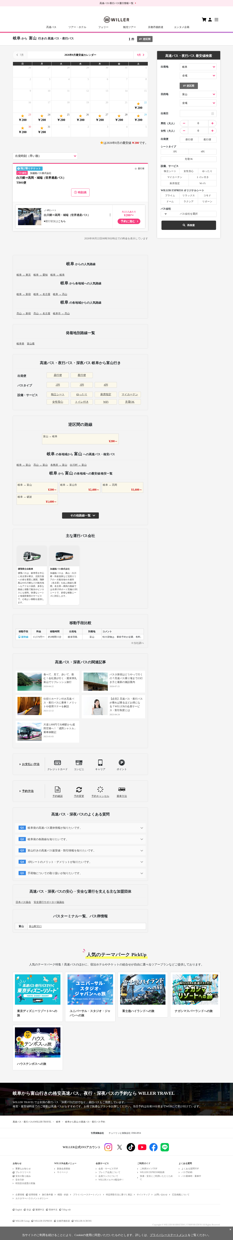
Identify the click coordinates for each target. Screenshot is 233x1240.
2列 (58, 384)
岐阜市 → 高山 (61, 313)
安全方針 (19, 1179)
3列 (82, 384)
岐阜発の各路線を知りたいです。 (48, 839)
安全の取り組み (23, 1176)
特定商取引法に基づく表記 (119, 1194)
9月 (139, 55)
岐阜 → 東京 (24, 274)
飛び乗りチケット (30, 168)
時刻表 (82, 192)
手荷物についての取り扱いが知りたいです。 (55, 873)
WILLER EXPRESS (43, 1221)
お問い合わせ (160, 1194)
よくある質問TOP (190, 1168)
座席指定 (105, 394)
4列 (106, 384)
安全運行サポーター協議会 (49, 902)
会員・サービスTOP (108, 1168)
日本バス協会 (23, 902)
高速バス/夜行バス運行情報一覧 (116, 3)
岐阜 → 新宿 (24, 294)
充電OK (130, 401)
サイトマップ (143, 1194)
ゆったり (81, 394)
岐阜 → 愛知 (40, 274)
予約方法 (28, 791)
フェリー (103, 27)
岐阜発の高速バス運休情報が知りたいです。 (55, 827)
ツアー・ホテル (77, 27)
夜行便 (82, 375)
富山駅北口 (35, 926)
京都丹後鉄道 (155, 27)
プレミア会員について (109, 1172)
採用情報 (33, 1194)
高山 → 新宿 (24, 313)
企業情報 (19, 1194)
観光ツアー (129, 27)
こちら (62, 221)
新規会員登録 (63, 1168)
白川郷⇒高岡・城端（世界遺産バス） (67, 215)
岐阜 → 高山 (60, 294)
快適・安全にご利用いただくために (156, 1177)
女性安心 (57, 401)
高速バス (51, 27)
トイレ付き (82, 401)
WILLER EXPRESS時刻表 (152, 1172)
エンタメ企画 (181, 27)
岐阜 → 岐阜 (57, 274)
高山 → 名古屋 (41, 313)
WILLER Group (22, 1221)
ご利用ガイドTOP (148, 1168)
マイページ (62, 1172)
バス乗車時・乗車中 (191, 1176)
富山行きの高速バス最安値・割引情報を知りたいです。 (62, 850)
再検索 (191, 225)
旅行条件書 (47, 1194)
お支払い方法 (31, 764)
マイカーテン (130, 394)
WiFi (105, 401)
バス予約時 (186, 1172)
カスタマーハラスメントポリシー (31, 1198)
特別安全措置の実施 (25, 1183)
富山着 (31, 343)
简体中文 (53, 1209)
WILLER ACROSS (83, 1221)
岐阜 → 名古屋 (41, 294)
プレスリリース (23, 1172)
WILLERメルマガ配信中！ (111, 1179)
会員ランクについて (108, 1176)
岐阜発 (20, 343)
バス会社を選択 (189, 213)
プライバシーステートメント (87, 1194)
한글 (29, 1209)
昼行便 (58, 375)
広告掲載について (180, 1194)
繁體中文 (39, 1209)
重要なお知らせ (23, 1168)
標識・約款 (63, 1194)
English (18, 1209)
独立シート (58, 394)
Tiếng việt (66, 1209)
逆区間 (147, 39)
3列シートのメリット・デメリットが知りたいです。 (60, 862)
